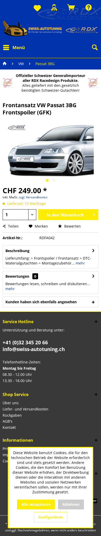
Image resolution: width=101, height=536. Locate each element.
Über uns (11, 402)
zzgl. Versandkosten (33, 197)
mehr (80, 263)
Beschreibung (17, 250)
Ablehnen (71, 504)
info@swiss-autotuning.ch (34, 349)
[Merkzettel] (37, 8)
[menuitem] (37, 8)
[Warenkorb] (71, 7)
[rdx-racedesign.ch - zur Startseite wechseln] (50, 28)
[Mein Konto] (54, 7)
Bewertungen (17, 276)
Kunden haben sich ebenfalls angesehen (41, 301)
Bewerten (72, 226)
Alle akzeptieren (36, 504)
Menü (18, 47)
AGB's (7, 421)
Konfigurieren (50, 517)
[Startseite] (4, 63)
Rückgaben (12, 415)
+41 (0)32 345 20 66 (25, 342)
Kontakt (9, 427)
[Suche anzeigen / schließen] (94, 47)
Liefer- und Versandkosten (25, 409)
